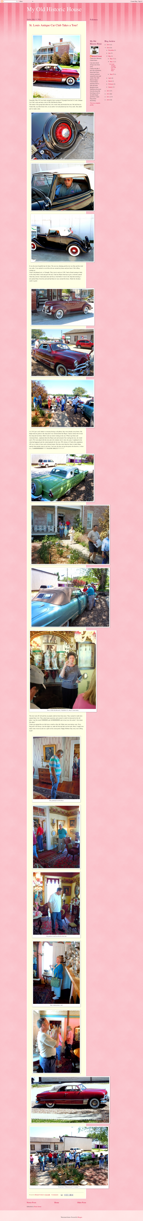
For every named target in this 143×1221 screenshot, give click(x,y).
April (110, 78)
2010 (108, 100)
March (110, 81)
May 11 (112, 61)
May (109, 56)
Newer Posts (31, 1202)
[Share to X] (69, 1195)
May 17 (112, 59)
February (111, 84)
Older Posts (81, 1202)
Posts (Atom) (37, 1206)
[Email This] (65, 1195)
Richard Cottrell (97, 56)
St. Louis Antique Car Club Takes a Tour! (53, 25)
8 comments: (55, 1195)
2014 (108, 48)
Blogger (80, 1217)
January (110, 87)
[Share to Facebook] (71, 1195)
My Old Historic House (54, 9)
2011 (108, 97)
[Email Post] (61, 1195)
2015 (108, 45)
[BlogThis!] (67, 1195)
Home (56, 1202)
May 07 (112, 74)
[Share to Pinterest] (72, 1195)
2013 (108, 91)
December (111, 50)
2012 (108, 94)
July (109, 53)
